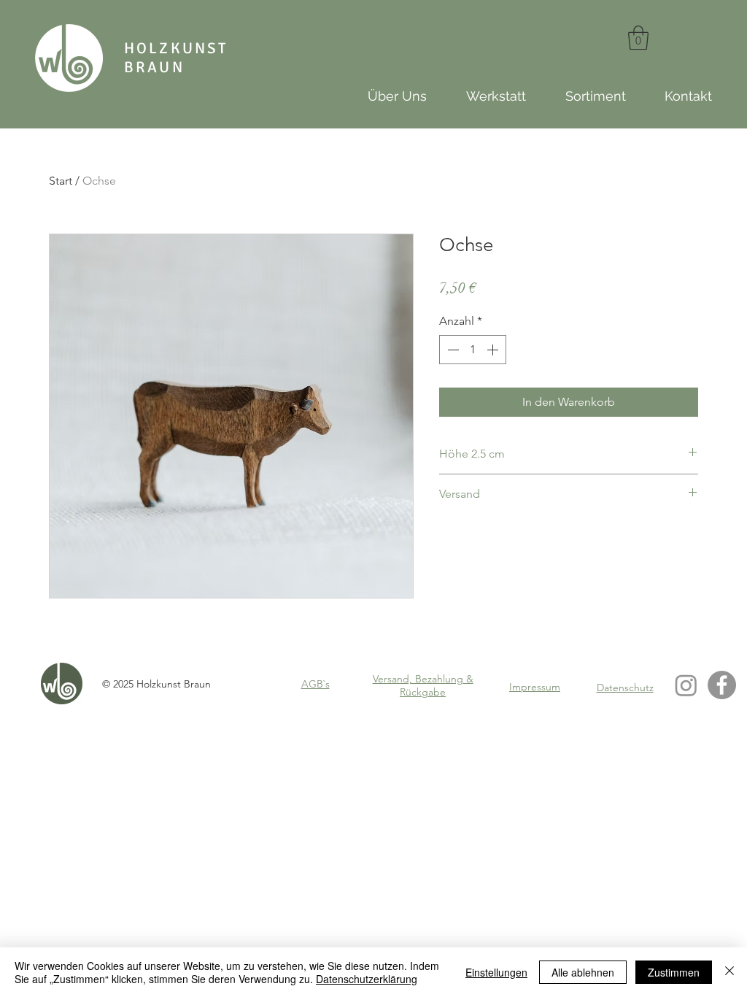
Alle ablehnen (582, 972)
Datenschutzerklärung (366, 978)
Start (60, 181)
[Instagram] (686, 685)
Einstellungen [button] (496, 972)
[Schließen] (729, 972)
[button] (638, 38)
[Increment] (494, 349)
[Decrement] (451, 349)
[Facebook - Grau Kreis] (722, 685)
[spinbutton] (473, 349)
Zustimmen (674, 972)
